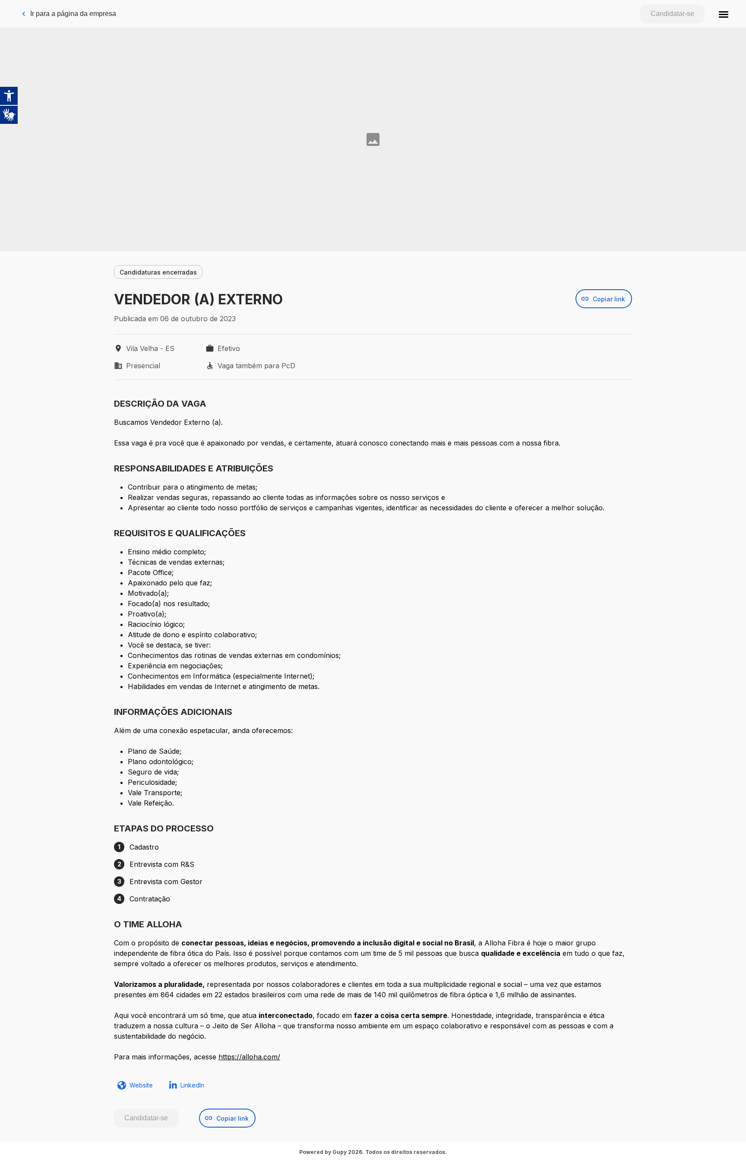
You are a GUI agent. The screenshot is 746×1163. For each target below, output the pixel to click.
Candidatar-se (672, 13)
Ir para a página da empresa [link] (73, 13)
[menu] (723, 14)
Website (141, 1085)
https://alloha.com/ (249, 1056)
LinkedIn (192, 1085)
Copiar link (609, 299)
